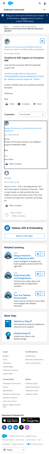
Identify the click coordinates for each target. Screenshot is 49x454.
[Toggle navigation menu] (44, 9)
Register (24, 18)
